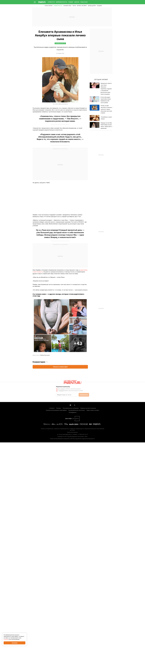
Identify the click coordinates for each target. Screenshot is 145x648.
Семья (70, 2)
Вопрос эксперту (82, 5)
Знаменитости (58, 5)
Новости (51, 2)
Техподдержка (72, 412)
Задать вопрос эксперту (92, 410)
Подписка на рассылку (63, 386)
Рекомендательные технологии (76, 410)
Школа (76, 2)
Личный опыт (67, 5)
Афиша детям (92, 5)
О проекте (51, 408)
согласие (62, 388)
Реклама (58, 408)
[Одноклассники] (74, 405)
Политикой (61, 390)
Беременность (61, 2)
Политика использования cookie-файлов (56, 410)
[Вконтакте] (70, 405)
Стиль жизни (48, 5)
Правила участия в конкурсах (88, 408)
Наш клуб (84, 2)
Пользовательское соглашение (71, 408)
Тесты (74, 5)
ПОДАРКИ (99, 5)
